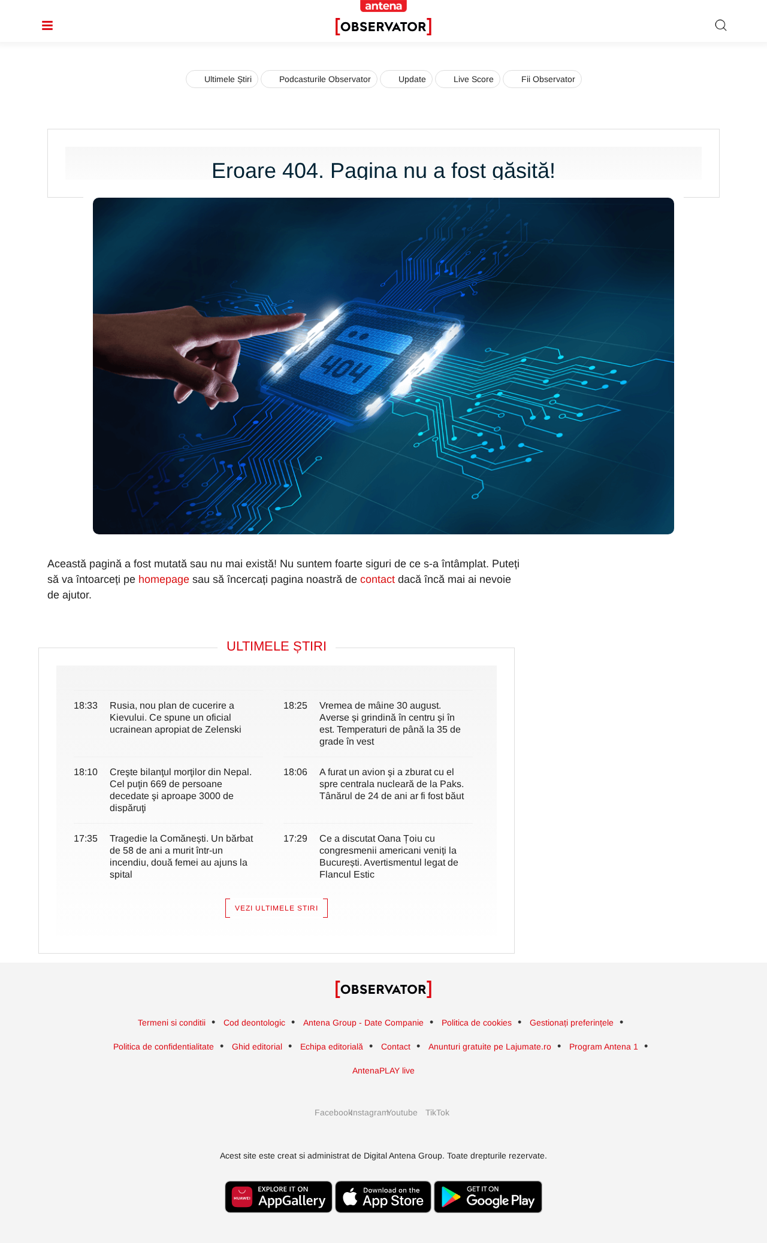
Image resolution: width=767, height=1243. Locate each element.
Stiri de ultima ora (383, 27)
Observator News (383, 990)
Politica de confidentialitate (163, 1046)
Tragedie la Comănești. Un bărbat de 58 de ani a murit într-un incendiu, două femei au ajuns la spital (181, 856)
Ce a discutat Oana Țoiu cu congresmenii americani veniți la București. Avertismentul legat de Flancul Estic (388, 856)
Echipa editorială (331, 1046)
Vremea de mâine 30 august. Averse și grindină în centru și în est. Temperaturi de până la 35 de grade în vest (390, 723)
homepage (163, 579)
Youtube (401, 1112)
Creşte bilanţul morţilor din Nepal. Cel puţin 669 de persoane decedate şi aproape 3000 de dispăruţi (181, 790)
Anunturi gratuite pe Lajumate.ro (489, 1046)
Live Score (474, 79)
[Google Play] (488, 1219)
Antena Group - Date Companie (363, 1022)
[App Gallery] (279, 1219)
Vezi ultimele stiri (276, 908)
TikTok (437, 1112)
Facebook (330, 1112)
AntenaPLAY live (383, 1070)
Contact (395, 1046)
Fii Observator (548, 79)
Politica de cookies (477, 1022)
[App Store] (383, 1219)
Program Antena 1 (603, 1046)
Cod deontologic (254, 1022)
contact (377, 579)
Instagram (366, 1112)
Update (412, 79)
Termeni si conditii (172, 1022)
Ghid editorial (257, 1046)
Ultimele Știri (228, 79)
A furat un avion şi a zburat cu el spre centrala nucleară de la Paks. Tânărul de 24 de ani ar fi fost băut (391, 784)
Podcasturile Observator (325, 79)
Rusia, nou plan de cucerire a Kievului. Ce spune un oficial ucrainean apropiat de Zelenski (175, 717)
